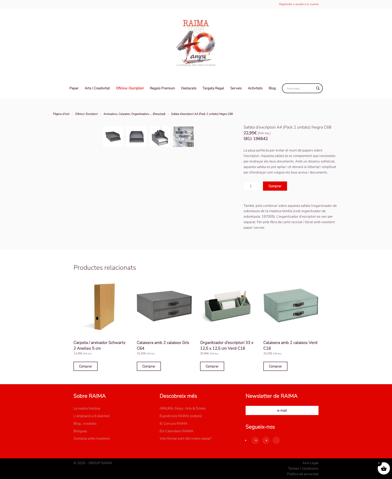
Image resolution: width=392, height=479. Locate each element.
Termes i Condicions (303, 468)
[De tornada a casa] (196, 43)
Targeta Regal (213, 88)
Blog (272, 88)
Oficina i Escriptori (130, 88)
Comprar (275, 186)
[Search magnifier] (318, 88)
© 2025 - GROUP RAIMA (93, 463)
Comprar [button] (85, 366)
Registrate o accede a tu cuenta (298, 4)
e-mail (282, 410)
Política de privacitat (302, 474)
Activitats (255, 88)
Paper (74, 88)
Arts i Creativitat (97, 88)
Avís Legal (310, 463)
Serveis (236, 88)
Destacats (188, 88)
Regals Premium (162, 88)
